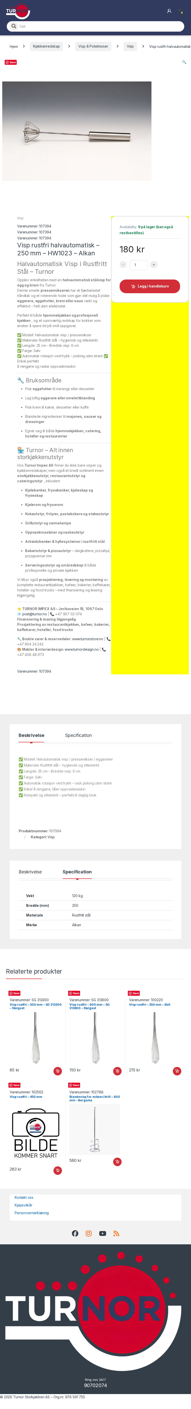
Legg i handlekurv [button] (53, 1071)
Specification (78, 735)
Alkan (76, 925)
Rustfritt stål (81, 915)
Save (13, 62)
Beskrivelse (31, 735)
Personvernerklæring (32, 1213)
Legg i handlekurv (153, 286)
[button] (184, 62)
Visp (130, 46)
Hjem (14, 46)
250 (75, 905)
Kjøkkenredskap (46, 46)
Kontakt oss (24, 1197)
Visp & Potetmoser (93, 46)
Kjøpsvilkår (23, 1205)
